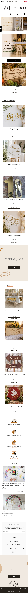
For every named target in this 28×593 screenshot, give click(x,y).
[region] (14, 24)
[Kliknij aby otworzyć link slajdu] (14, 24)
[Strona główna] (15, 8)
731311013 (4, 1)
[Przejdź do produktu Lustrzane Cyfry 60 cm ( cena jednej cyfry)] (14, 187)
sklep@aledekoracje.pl (14, 1)
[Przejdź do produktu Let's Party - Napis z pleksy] (14, 116)
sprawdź (14, 267)
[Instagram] (1, 31)
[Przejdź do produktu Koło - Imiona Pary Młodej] (14, 151)
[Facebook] (1, 27)
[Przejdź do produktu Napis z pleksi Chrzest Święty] (14, 222)
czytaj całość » (20, 491)
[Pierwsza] (14, 45)
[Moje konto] (17, 14)
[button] (3, 14)
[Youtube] (1, 29)
